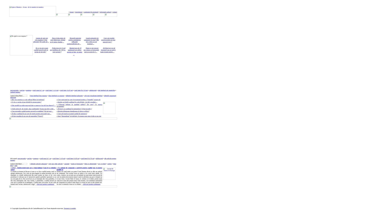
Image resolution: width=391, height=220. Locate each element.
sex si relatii (102, 164)
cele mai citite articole (55, 164)
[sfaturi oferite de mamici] (86, 16)
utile (16, 166)
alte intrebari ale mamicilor (106, 90)
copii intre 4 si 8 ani (66, 90)
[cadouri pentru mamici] (111, 16)
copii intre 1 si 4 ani (52, 90)
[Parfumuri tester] (109, 179)
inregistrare (78, 12)
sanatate (66, 164)
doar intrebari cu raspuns (56, 96)
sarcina (22, 90)
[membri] (62, 16)
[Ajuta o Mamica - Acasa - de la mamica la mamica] (32, 16)
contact (115, 12)
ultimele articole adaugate (38, 164)
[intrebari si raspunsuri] (74, 16)
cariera (109, 164)
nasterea (28, 90)
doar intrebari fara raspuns (38, 96)
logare (72, 12)
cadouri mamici (15, 92)
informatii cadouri (105, 12)
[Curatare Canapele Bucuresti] (109, 113)
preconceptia (14, 90)
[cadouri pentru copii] (99, 16)
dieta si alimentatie (90, 164)
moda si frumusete (77, 164)
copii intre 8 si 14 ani (81, 90)
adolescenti (92, 90)
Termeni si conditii (70, 208)
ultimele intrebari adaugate (74, 96)
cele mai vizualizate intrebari (93, 96)
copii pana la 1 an (38, 90)
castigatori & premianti (91, 12)
